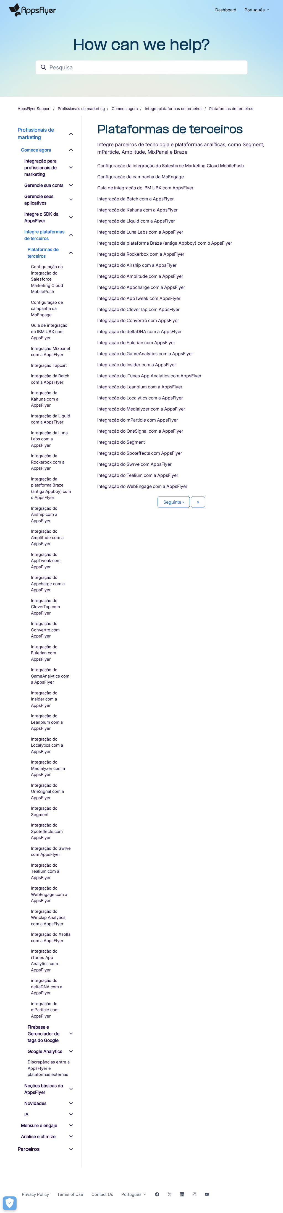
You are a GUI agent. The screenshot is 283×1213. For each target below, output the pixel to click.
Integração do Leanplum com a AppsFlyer (139, 386)
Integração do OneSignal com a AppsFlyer (140, 431)
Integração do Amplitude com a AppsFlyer (140, 276)
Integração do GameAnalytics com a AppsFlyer (145, 353)
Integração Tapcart (49, 365)
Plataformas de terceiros (231, 108)
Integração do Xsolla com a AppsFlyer (50, 937)
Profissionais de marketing (81, 108)
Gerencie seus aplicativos (38, 200)
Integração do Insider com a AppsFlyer (136, 364)
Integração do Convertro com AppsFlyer (138, 320)
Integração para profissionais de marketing (40, 167)
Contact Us (102, 1194)
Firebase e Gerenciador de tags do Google (43, 1033)
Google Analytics (45, 1051)
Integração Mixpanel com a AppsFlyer (50, 351)
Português (255, 9)
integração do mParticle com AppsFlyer (137, 420)
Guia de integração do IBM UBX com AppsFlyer (145, 187)
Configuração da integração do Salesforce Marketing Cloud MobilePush (170, 165)
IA (26, 1114)
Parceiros (29, 1149)
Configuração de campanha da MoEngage (140, 176)
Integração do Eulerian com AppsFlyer (136, 342)
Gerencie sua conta (44, 185)
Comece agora (125, 108)
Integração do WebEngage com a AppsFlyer (142, 486)
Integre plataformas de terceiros (173, 108)
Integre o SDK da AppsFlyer (41, 217)
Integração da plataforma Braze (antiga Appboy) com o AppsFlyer (164, 243)
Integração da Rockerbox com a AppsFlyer (140, 254)
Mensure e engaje (39, 1125)
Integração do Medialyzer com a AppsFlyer (141, 409)
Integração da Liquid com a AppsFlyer (136, 221)
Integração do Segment (121, 442)
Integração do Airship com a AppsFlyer (137, 265)
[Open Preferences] (10, 1203)
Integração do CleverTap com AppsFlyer (138, 309)
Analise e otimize (38, 1136)
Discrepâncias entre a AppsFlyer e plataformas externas (49, 1068)
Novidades (35, 1103)
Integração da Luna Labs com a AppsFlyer (140, 232)
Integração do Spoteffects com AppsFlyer (139, 453)
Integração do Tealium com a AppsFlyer (137, 475)
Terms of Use (70, 1194)
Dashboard (225, 9)
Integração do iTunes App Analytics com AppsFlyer (149, 375)
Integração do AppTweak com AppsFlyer (138, 298)
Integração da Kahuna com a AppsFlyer (137, 210)
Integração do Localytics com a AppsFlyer (140, 398)
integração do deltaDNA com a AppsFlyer (139, 331)
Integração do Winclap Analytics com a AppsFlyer (48, 917)
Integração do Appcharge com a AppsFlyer (141, 287)
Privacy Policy (35, 1194)
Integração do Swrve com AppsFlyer (134, 464)
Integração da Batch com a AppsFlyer (135, 199)
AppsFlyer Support (34, 108)
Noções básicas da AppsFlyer (43, 1089)
